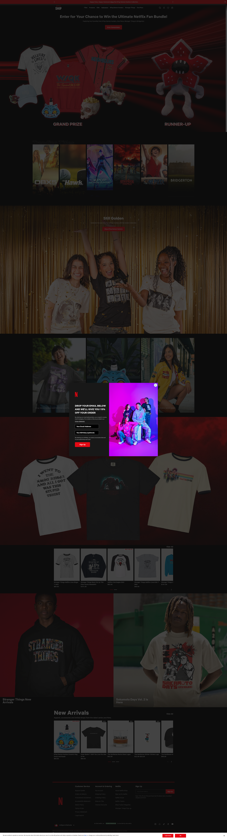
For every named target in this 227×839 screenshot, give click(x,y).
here (85, 835)
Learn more (168, 835)
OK (180, 835)
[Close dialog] (155, 385)
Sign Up (82, 445)
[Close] (224, 836)
